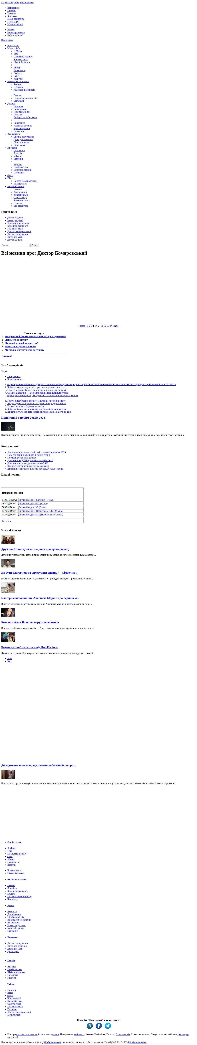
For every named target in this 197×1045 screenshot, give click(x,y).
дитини (55, 1034)
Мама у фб (12, 21)
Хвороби (12, 147)
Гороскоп (18, 203)
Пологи (18, 95)
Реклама (11, 13)
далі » (116, 325)
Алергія (18, 153)
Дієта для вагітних (23, 139)
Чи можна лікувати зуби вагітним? (24, 350)
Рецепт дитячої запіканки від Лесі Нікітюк (29, 647)
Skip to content (27, 2)
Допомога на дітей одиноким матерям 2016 (30, 460)
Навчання (19, 131)
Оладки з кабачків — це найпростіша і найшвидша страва (37, 392)
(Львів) (50, 500)
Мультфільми (20, 183)
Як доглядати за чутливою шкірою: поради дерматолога (36, 403)
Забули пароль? (15, 35)
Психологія (19, 70)
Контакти (12, 16)
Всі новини (13, 7)
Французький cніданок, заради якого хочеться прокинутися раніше (42, 395)
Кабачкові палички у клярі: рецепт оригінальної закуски (36, 409)
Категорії (7, 356)
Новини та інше (15, 186)
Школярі (18, 114)
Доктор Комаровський (25, 181)
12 (105, 325)
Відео (10, 178)
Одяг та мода (20, 197)
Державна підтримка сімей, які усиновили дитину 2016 (36, 452)
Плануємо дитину (23, 56)
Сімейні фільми (22, 62)
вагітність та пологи (27, 1034)
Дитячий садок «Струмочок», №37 (36, 514)
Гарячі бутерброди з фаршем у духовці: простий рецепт (36, 400)
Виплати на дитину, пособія (20, 346)
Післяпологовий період (26, 98)
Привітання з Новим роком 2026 (23, 417)
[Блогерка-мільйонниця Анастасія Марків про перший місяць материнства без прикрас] (8, 592)
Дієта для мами (21, 142)
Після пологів (123, 1034)
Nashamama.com (52, 1042)
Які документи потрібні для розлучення (28, 466)
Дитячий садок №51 (29, 503)
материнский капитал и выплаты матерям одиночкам (35, 336)
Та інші (10, 984)
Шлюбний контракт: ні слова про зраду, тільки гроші (35, 468)
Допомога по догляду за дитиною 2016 (27, 463)
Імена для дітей (15, 220)
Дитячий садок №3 (28, 507)
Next (9, 661)
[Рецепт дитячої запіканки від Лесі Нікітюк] (8, 641)
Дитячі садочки (15, 217)
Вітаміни (18, 158)
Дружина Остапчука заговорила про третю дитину (35, 549)
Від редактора (21, 205)
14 (111, 325)
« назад (81, 325)
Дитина (11, 103)
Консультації (20, 192)
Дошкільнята (20, 109)
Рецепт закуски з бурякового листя (25, 406)
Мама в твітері (15, 24)
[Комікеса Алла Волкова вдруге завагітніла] (8, 616)
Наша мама (7, 40)
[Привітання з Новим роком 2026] (8, 429)
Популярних (13, 376)
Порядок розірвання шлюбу (21, 457)
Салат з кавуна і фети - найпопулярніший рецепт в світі (36, 390)
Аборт (17, 67)
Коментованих (15, 379)
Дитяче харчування (24, 136)
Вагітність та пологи (18, 81)
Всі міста (6, 521)
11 (102, 325)
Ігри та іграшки (22, 128)
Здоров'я (18, 78)
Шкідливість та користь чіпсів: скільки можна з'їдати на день (39, 411)
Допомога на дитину (18, 223)
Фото (10, 175)
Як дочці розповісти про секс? (21, 343)
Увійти (10, 29)
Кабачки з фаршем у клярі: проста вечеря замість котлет (36, 387)
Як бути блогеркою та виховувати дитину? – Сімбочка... (39, 572)
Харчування (13, 134)
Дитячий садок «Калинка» (32, 500)
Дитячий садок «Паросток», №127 (36, 511)
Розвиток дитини (23, 125)
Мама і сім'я (13, 48)
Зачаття (17, 84)
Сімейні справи (14, 842)
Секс (16, 76)
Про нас (11, 10)
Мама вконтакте (15, 18)
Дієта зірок (19, 145)
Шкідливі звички (23, 170)
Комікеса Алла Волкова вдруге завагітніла (30, 622)
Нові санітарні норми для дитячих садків (28, 455)
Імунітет (18, 164)
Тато (16, 53)
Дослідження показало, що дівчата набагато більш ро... (38, 765)
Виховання (19, 123)
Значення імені (21, 200)
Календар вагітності (24, 89)
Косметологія (21, 59)
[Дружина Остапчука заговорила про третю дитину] (8, 543)
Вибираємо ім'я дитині (25, 117)
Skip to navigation (10, 2)
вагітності (79, 1034)
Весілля (18, 73)
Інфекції (18, 156)
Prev (9, 658)
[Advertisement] (24, 714)
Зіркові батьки (21, 194)
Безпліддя (19, 100)
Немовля (18, 106)
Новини (18, 189)
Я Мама (18, 51)
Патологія (19, 172)
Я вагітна (18, 87)
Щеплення (19, 150)
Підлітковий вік (22, 112)
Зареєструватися (16, 32)
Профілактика (21, 167)
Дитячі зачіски (14, 239)
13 (108, 325)
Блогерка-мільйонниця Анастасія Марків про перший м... (40, 598)
